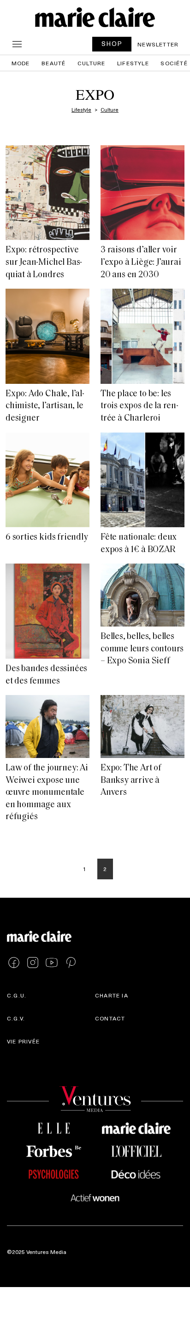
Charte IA (111, 995)
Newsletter (157, 44)
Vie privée (23, 1041)
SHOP (112, 43)
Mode (21, 63)
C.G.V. (16, 1018)
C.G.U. (16, 995)
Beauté (53, 63)
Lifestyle (133, 63)
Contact (110, 1018)
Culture (91, 63)
